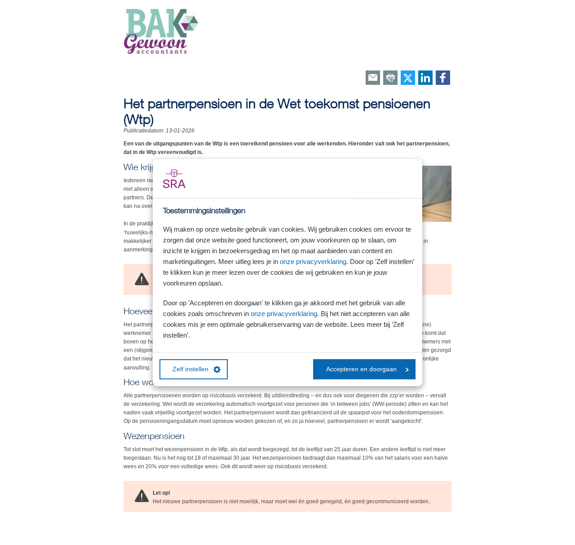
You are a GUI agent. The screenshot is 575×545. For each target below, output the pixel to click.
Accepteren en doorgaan (361, 369)
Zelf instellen (190, 369)
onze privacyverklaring (313, 261)
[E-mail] (373, 78)
